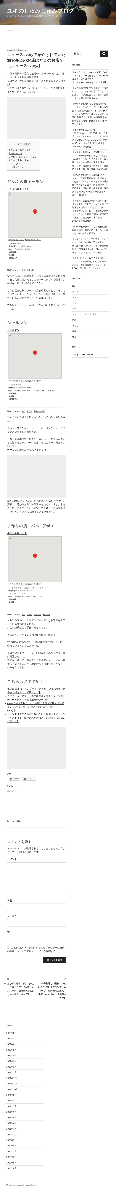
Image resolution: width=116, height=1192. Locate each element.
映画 (74, 320)
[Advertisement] (36, 118)
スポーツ (76, 297)
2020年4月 (11, 1168)
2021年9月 (11, 1095)
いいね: (17, 167)
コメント (12, 859)
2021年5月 (11, 1117)
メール (11, 916)
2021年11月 (12, 1083)
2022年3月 (11, 1061)
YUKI (26, 50)
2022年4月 (11, 1055)
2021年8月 (11, 1100)
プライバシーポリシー (82, 354)
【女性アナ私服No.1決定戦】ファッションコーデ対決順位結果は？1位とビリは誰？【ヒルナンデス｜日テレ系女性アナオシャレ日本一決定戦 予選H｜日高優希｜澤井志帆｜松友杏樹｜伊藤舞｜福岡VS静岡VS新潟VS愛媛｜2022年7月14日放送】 (90, 184)
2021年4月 (11, 1123)
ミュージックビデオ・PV (84, 314)
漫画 (74, 331)
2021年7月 (11, 1106)
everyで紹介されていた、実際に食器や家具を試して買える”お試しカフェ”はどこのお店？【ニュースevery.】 (35, 707)
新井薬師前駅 (39, 411)
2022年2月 (11, 1067)
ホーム (10, 30)
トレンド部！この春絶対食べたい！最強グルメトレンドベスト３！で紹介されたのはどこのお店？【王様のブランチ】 (36, 718)
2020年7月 (11, 1151)
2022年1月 (11, 1072)
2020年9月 (11, 1140)
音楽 (74, 337)
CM (74, 286)
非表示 (26, 144)
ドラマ (75, 308)
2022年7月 (11, 1038)
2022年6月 (11, 1044)
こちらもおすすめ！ (20, 160)
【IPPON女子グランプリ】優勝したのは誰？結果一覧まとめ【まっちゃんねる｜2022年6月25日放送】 (90, 230)
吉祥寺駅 (37, 614)
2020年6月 (11, 1157)
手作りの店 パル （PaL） (24, 157)
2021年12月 (12, 1078)
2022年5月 (11, 1050)
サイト (10, 932)
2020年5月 (11, 1163)
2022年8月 (11, 1033)
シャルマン (15, 153)
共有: (16, 163)
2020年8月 (11, 1145)
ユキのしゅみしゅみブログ (40, 11)
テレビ (13, 821)
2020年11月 (12, 1134)
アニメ (75, 291)
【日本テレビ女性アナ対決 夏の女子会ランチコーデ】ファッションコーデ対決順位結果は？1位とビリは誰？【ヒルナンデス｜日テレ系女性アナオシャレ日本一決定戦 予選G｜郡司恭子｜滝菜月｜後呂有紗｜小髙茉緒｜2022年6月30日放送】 (90, 210)
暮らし (19, 821)
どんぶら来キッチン (20, 150)
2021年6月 (11, 1112)
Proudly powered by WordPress (21, 1185)
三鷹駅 (29, 614)
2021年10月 (12, 1089)
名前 (10, 900)
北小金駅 (30, 270)
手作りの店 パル (17, 533)
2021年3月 (11, 1129)
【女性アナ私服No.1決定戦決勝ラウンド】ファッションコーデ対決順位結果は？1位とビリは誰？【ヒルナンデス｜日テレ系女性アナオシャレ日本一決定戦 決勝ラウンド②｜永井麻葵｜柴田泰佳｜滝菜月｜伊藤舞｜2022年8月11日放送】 (90, 114)
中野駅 (29, 411)
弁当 (23, 270)
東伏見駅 (46, 614)
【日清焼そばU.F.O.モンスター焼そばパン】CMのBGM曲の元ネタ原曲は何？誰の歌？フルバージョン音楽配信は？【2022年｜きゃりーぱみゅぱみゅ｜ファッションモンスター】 (90, 246)
